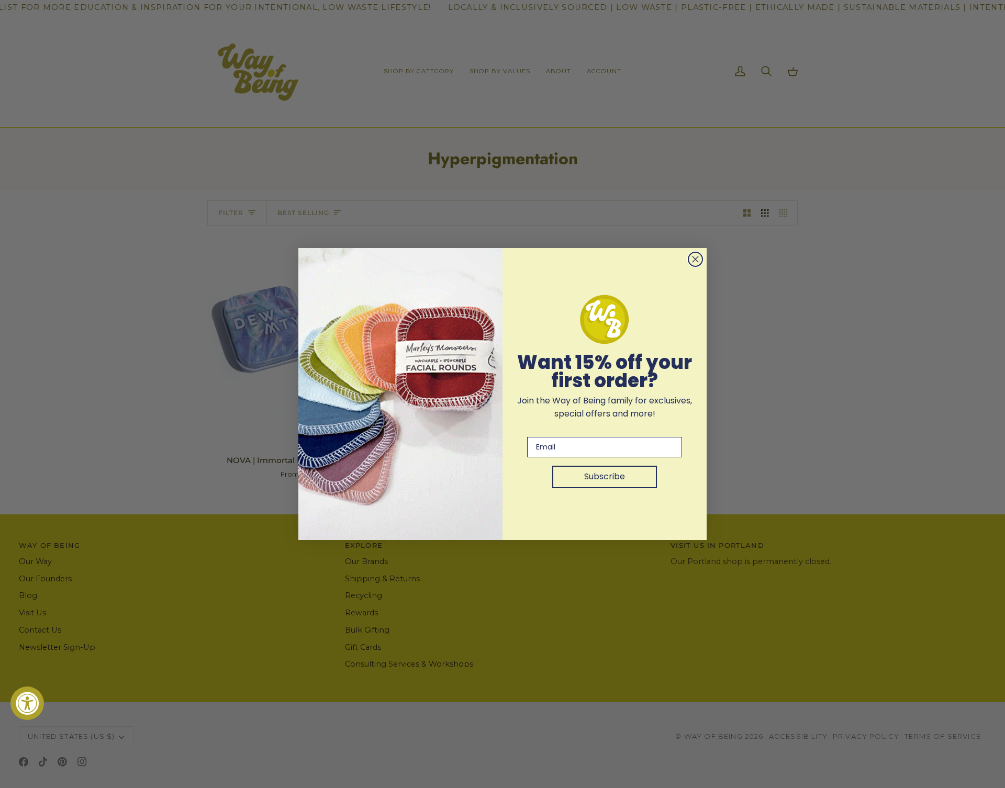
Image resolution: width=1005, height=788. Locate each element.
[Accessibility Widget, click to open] (27, 703)
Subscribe (604, 476)
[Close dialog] (695, 259)
